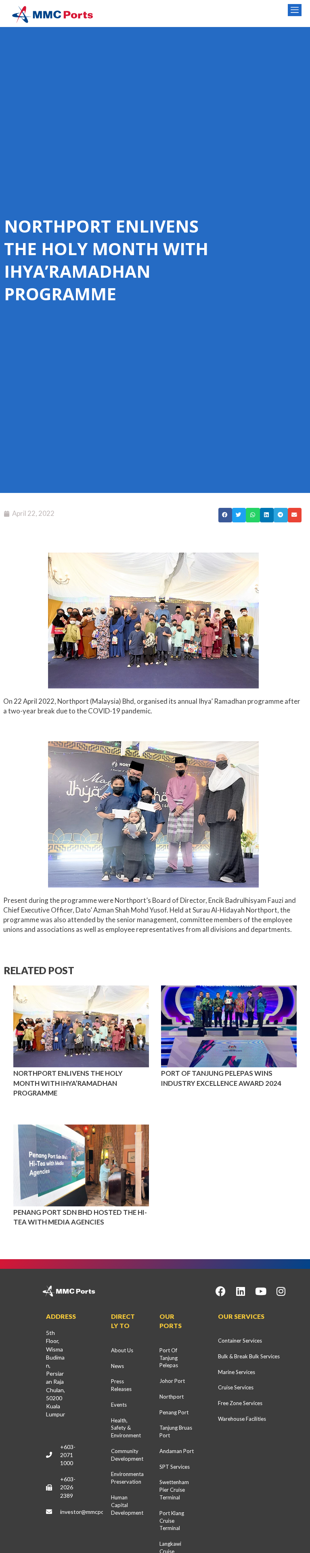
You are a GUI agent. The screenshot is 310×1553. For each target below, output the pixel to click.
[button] (225, 515)
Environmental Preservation (127, 1478)
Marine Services (236, 1372)
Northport (171, 1396)
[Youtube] (261, 1291)
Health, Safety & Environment (126, 1428)
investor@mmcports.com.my (96, 1511)
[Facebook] (220, 1291)
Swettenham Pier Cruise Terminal (174, 1490)
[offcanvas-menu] (295, 10)
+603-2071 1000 (67, 1454)
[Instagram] (281, 1291)
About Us (122, 1350)
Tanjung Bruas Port (175, 1431)
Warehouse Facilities (242, 1419)
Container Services (240, 1340)
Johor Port (172, 1381)
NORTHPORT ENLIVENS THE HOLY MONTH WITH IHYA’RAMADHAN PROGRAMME (68, 1083)
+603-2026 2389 (67, 1487)
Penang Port (174, 1412)
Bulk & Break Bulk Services (249, 1356)
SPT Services (174, 1467)
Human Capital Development (127, 1505)
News (117, 1366)
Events (119, 1404)
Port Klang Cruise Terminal (171, 1521)
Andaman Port (176, 1451)
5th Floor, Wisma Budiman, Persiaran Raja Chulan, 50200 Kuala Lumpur (55, 1373)
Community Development (127, 1455)
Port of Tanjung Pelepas (168, 1358)
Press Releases (121, 1385)
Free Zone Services (240, 1403)
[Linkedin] (240, 1291)
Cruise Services (235, 1387)
